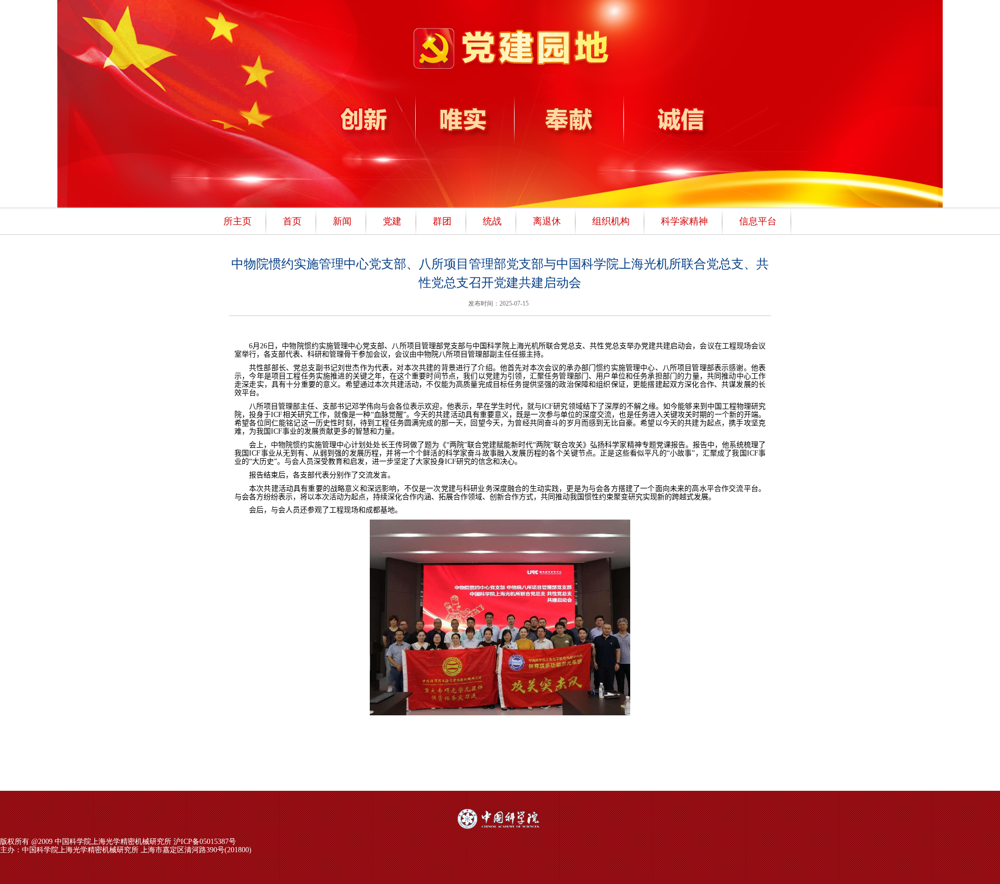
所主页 (237, 221)
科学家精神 (684, 221)
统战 (492, 221)
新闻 (342, 221)
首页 (292, 221)
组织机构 (611, 221)
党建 (392, 221)
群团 (442, 221)
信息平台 (758, 221)
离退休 (547, 221)
